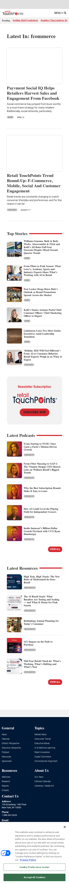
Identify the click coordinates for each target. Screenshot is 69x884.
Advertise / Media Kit (44, 786)
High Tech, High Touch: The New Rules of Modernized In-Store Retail (42, 579)
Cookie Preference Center (34, 867)
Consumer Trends (42, 739)
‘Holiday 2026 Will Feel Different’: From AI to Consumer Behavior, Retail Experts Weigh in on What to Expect (43, 355)
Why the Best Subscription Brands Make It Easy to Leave (42, 489)
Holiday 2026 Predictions (25, 20)
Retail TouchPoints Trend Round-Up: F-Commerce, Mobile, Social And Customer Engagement (34, 183)
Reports (5, 786)
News (10, 117)
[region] (34, 853)
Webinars (6, 777)
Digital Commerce (42, 757)
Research (6, 781)
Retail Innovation (42, 752)
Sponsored (7, 761)
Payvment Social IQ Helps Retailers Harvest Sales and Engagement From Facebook (33, 93)
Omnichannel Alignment (45, 761)
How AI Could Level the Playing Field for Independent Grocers (41, 510)
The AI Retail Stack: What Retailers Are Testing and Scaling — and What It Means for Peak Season (41, 601)
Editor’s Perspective (10, 743)
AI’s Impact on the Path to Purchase (38, 643)
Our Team (39, 777)
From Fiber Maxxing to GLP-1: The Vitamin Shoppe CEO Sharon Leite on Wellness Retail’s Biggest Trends (42, 468)
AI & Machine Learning (44, 748)
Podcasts (29, 455)
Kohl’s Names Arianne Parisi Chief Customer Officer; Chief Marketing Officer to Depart (43, 313)
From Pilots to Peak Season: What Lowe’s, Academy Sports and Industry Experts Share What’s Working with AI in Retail (42, 270)
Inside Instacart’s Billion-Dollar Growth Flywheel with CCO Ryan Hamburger (42, 531)
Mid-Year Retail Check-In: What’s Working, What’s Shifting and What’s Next (42, 664)
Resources (30, 588)
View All (55, 549)
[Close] (65, 827)
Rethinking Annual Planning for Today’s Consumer (41, 622)
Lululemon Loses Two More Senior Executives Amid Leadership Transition (42, 334)
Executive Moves (42, 743)
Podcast (5, 752)
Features (12, 210)
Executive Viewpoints (11, 748)
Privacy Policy (28, 860)
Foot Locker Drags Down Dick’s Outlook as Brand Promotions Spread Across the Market (41, 292)
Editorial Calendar (42, 781)
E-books (5, 790)
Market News (40, 734)
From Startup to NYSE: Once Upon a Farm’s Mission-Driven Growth (40, 447)
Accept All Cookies (34, 877)
